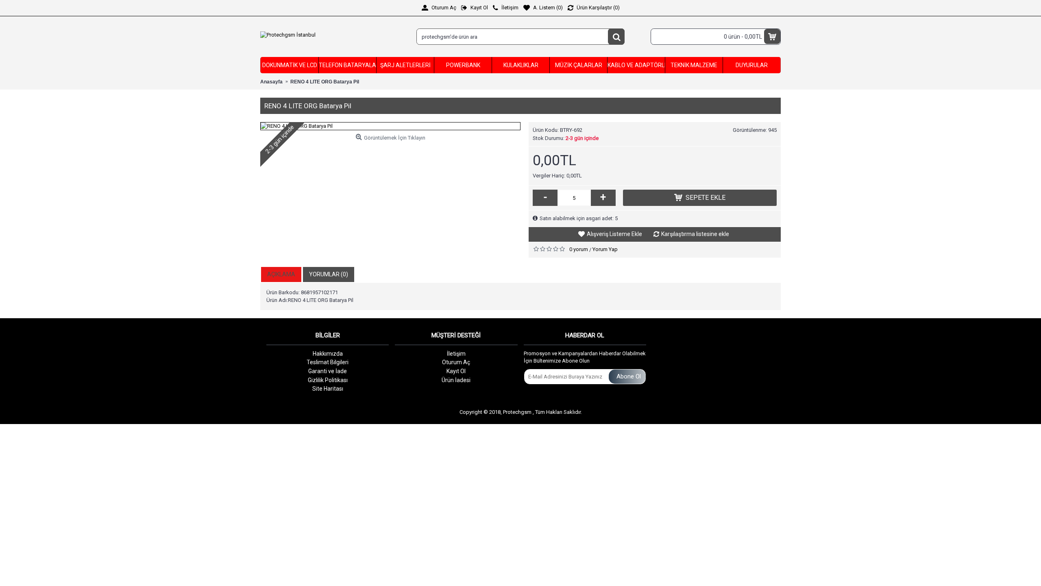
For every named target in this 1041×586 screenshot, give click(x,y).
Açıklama (281, 274)
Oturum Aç (456, 362)
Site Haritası (327, 388)
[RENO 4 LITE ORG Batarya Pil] (390, 126)
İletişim (456, 353)
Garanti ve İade (327, 371)
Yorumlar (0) (328, 274)
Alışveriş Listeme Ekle (614, 234)
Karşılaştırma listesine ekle (695, 234)
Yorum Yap (605, 249)
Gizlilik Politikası (328, 380)
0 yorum (578, 249)
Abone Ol (628, 376)
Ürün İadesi (456, 380)
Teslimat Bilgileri (327, 362)
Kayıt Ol (456, 371)
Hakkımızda (328, 353)
